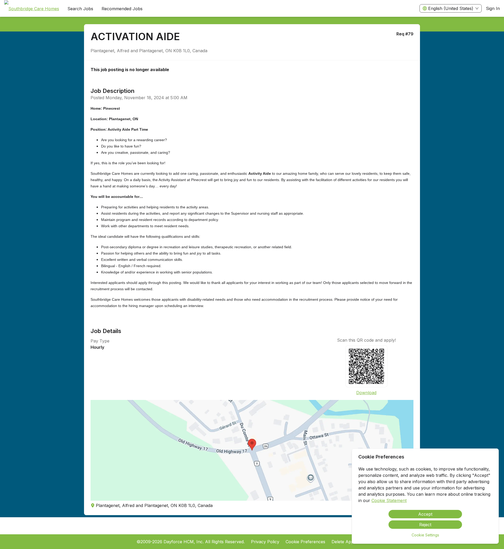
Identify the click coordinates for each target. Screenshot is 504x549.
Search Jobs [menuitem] (80, 8)
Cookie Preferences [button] (305, 541)
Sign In (493, 8)
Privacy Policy (265, 541)
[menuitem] (31, 8)
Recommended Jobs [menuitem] (122, 8)
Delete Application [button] (350, 541)
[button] (252, 450)
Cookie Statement (389, 500)
